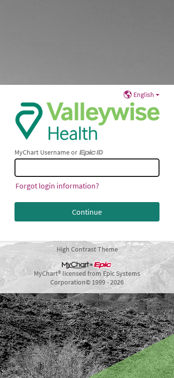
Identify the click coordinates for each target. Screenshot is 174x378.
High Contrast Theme (87, 249)
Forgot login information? (57, 185)
